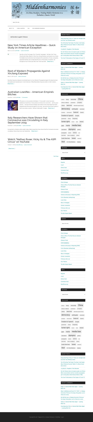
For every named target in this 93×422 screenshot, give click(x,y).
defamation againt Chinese (78, 105)
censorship (73, 99)
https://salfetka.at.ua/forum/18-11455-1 (70, 71)
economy (82, 109)
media (68, 125)
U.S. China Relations (71, 141)
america (62, 99)
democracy (65, 109)
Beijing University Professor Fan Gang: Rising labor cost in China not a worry (73, 73)
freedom (82, 112)
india (77, 121)
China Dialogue (64, 182)
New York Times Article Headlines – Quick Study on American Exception (32, 46)
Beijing (67, 99)
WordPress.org (64, 173)
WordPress (57, 417)
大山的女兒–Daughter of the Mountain (70, 49)
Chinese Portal (64, 189)
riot (79, 132)
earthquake (75, 109)
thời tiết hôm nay (65, 78)
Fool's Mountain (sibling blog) (68, 197)
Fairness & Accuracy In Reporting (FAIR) (70, 194)
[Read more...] (50, 61)
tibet (63, 142)
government (63, 118)
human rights (65, 121)
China (80, 99)
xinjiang (78, 141)
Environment (69, 112)
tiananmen (79, 138)
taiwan (74, 138)
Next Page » (56, 156)
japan (62, 125)
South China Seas (65, 138)
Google (77, 115)
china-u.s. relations (65, 102)
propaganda (63, 132)
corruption (79, 102)
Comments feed (64, 170)
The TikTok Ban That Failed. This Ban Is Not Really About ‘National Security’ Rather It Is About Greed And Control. (72, 44)
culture (63, 105)
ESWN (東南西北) (65, 192)
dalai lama (69, 105)
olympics (71, 129)
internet (81, 121)
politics (79, 129)
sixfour (77, 135)
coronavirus (73, 102)
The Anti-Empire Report (66, 213)
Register (63, 162)
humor (73, 121)
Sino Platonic (64, 210)
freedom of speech (67, 115)
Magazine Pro (41, 417)
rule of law (63, 135)
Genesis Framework (50, 417)
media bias (76, 125)
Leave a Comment (25, 50)
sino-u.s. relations (71, 135)
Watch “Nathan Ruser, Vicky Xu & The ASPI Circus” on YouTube (32, 140)
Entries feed (64, 167)
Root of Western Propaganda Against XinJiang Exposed (29, 72)
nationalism (64, 129)
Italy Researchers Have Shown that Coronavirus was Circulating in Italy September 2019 (28, 120)
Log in (62, 165)
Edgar (62, 67)
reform (75, 132)
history (69, 118)
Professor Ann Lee (65, 208)
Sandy (62, 82)
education (63, 112)
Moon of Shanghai (65, 202)
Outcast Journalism (65, 205)
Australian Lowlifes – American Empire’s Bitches (31, 93)
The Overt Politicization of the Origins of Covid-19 (73, 58)
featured (75, 112)
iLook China (63, 200)
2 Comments (25, 97)
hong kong (75, 118)
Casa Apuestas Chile (66, 87)
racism (69, 132)
